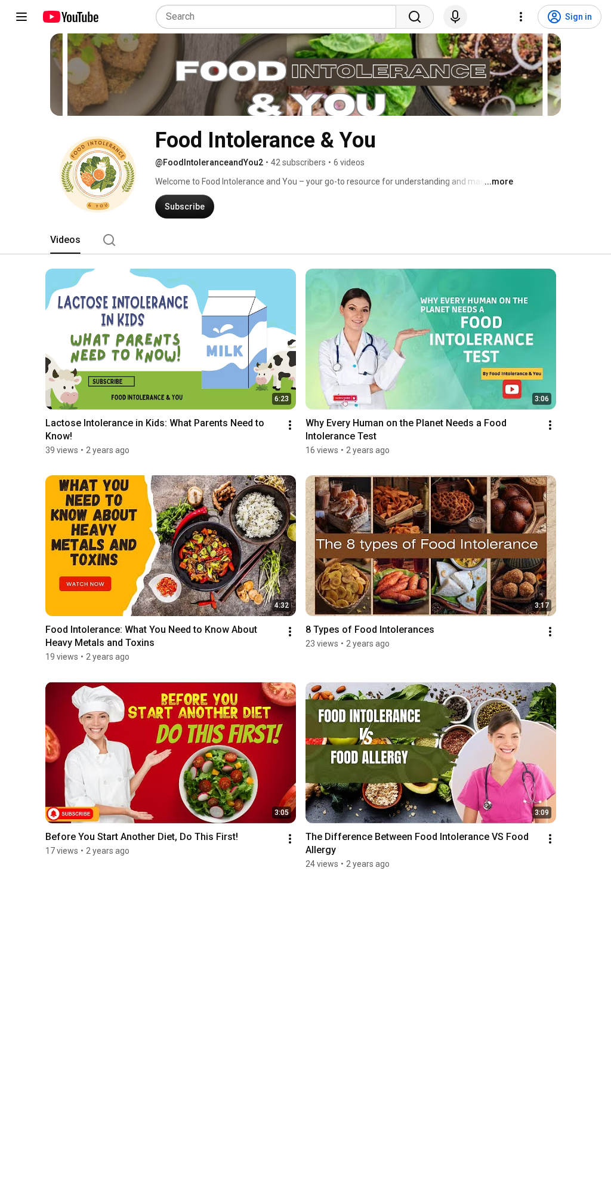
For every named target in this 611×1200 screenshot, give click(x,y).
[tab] (65, 240)
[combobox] (279, 17)
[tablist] (305, 240)
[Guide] (21, 17)
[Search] (415, 17)
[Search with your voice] (455, 17)
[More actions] (290, 425)
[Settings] (521, 17)
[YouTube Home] (70, 16)
